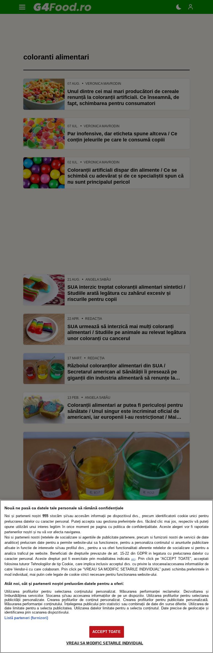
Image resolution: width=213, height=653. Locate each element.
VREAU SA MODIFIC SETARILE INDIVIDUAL (104, 643)
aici (133, 558)
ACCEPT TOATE (106, 632)
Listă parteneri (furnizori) (26, 618)
